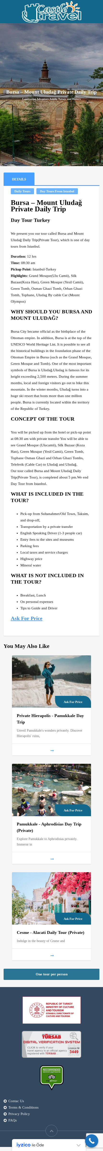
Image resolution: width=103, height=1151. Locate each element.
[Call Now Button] (91, 1140)
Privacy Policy (19, 1114)
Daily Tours (22, 191)
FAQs (12, 1120)
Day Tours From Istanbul (57, 191)
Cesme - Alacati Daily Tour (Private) (50, 932)
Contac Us (16, 1101)
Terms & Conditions (23, 1107)
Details (19, 179)
